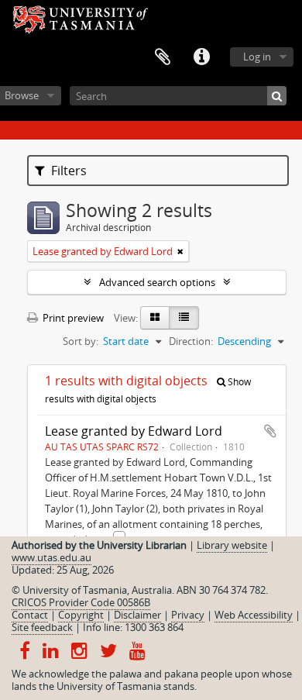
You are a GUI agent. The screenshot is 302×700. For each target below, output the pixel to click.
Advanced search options (157, 282)
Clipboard (162, 57)
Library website (232, 545)
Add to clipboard (270, 431)
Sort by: (80, 341)
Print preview (72, 318)
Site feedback (42, 627)
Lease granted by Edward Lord (133, 431)
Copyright (81, 615)
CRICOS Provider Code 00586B (81, 602)
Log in (257, 57)
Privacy (187, 615)
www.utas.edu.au (51, 557)
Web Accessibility (253, 615)
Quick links (201, 57)
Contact (30, 615)
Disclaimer (137, 615)
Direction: (191, 341)
